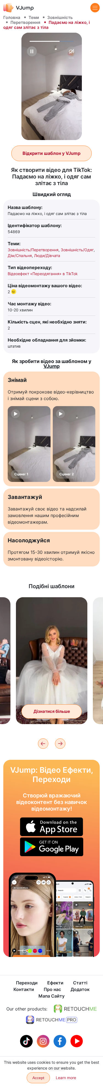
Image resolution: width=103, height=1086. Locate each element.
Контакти (23, 989)
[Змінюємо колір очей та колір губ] (32, 915)
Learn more (66, 1077)
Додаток (80, 989)
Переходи (27, 983)
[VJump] (18, 7)
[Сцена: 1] (29, 444)
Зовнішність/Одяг (77, 249)
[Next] (60, 743)
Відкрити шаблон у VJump (51, 153)
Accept (38, 1078)
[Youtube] (76, 1040)
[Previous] (43, 743)
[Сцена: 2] (74, 444)
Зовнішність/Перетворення (33, 249)
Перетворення (25, 22)
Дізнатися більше (52, 711)
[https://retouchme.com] (75, 1009)
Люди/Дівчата (47, 255)
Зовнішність (60, 17)
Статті (80, 983)
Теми (34, 17)
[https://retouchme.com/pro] (51, 1020)
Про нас (52, 989)
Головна (11, 17)
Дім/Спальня (20, 255)
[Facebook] (61, 1040)
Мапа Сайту (51, 996)
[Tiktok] (27, 1040)
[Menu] (95, 7)
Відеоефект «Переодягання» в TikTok (43, 273)
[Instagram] (44, 1040)
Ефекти (55, 983)
